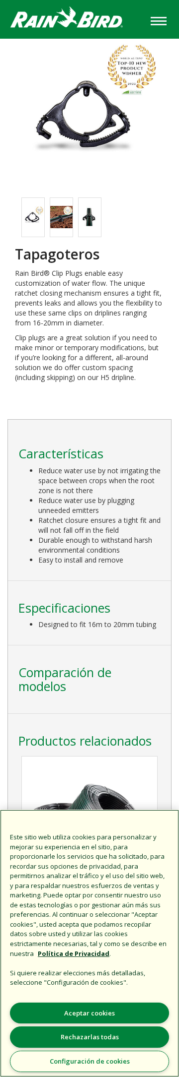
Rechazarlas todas (90, 1036)
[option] (33, 217)
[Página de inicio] (74, 18)
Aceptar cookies (89, 1013)
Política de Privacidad (73, 953)
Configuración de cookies (90, 1061)
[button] (89, 113)
